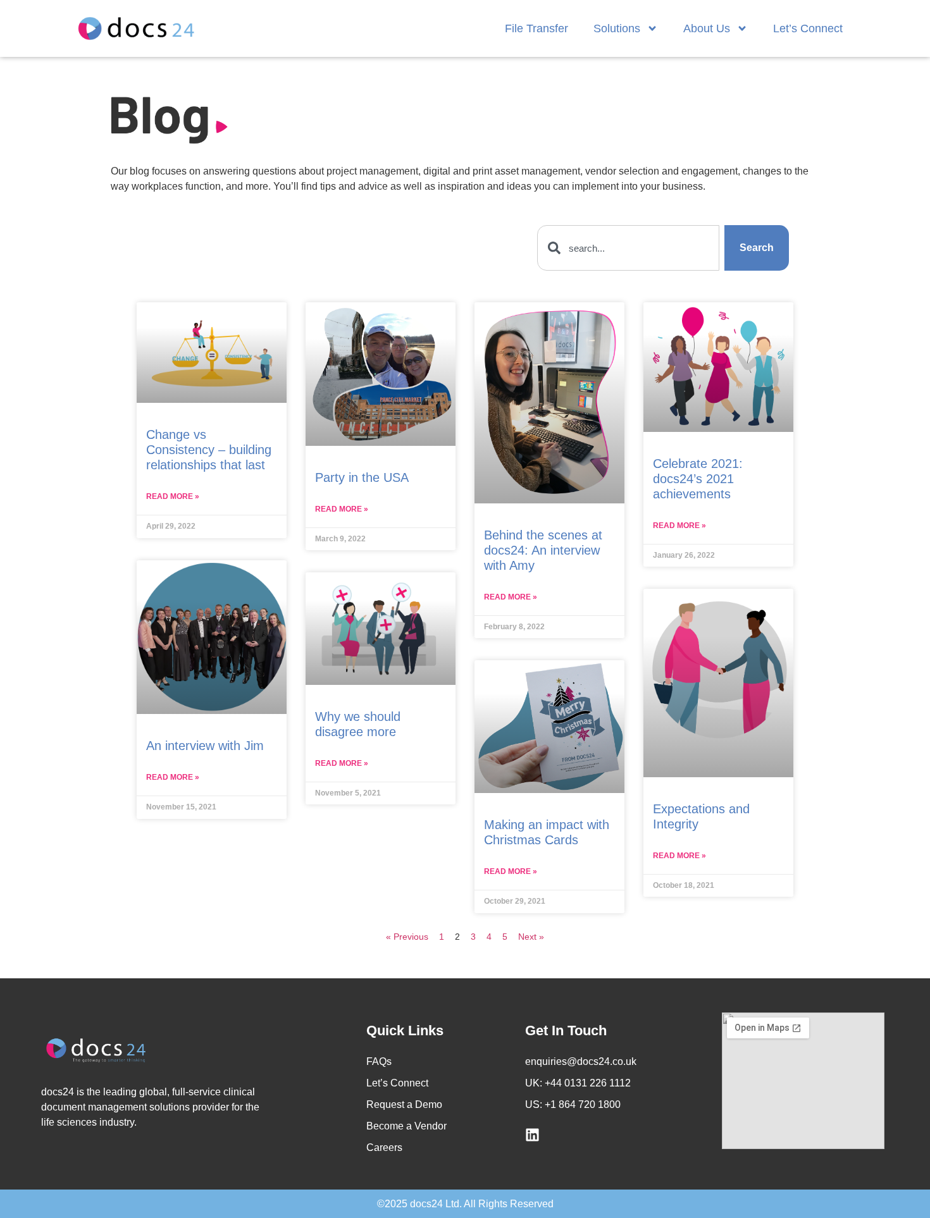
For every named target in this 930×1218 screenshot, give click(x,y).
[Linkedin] (532, 1135)
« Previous (407, 937)
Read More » (172, 496)
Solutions (616, 28)
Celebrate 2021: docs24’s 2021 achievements (698, 479)
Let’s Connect (808, 28)
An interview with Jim (205, 746)
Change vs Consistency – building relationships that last (208, 450)
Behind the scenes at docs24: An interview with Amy (543, 550)
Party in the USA (362, 477)
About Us (706, 28)
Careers (384, 1147)
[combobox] (628, 248)
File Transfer (536, 28)
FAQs (379, 1061)
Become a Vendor (406, 1126)
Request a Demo (404, 1104)
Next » (531, 937)
